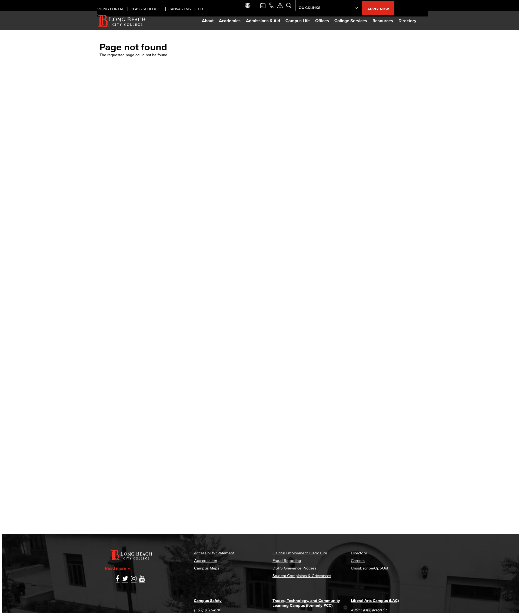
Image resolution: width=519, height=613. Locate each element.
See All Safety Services (280, 5)
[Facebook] (117, 579)
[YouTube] (142, 579)
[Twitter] (125, 579)
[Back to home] (121, 20)
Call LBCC (271, 5)
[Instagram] (133, 579)
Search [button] (288, 5)
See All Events (263, 5)
